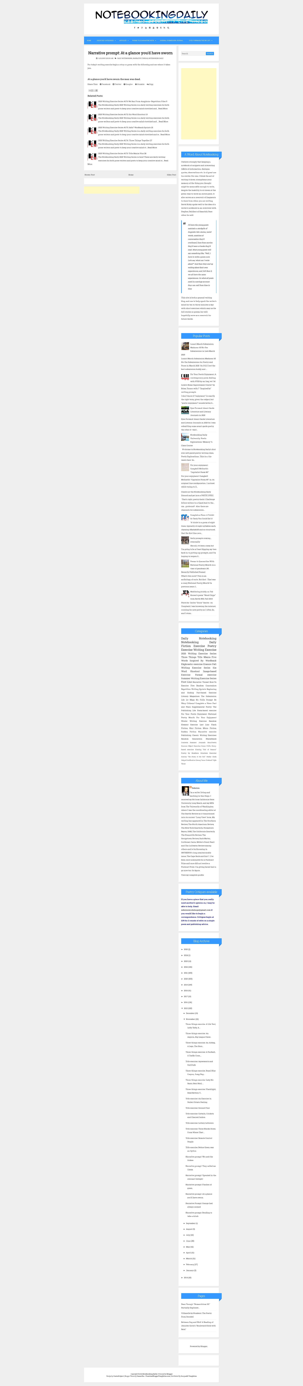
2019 (186, 984)
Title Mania (203, 657)
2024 (186, 955)
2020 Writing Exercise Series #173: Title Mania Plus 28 (122, 153)
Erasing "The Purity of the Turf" (193, 757)
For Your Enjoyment (206, 717)
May (188, 1247)
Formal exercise (205, 674)
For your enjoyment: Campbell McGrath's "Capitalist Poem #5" (199, 468)
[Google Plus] (142, 28)
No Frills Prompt (204, 700)
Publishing (186, 735)
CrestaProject (118, 1376)
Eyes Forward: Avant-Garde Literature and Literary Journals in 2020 (202, 411)
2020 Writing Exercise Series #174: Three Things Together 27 (125, 140)
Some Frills (206, 746)
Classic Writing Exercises (204, 735)
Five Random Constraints (203, 685)
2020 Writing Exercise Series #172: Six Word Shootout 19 (123, 114)
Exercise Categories (105, 40)
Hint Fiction (195, 728)
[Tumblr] (160, 28)
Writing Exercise (204, 650)
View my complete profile (192, 875)
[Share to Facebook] (96, 90)
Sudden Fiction (188, 731)
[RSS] (164, 28)
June (188, 1241)
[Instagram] (149, 28)
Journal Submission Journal (171, 40)
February (190, 1264)
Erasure (207, 664)
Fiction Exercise (193, 646)
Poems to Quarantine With (143, 40)
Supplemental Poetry (202, 707)
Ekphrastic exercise (192, 664)
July (188, 1235)
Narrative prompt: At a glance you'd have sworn (130, 52)
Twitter (117, 84)
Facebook (105, 84)
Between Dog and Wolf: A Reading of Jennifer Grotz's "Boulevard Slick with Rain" (198, 1325)
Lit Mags (190, 700)
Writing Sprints (198, 689)
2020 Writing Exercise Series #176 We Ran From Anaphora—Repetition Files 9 (132, 101)
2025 (186, 949)
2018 (186, 990)
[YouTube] (153, 28)
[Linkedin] (146, 28)
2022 (186, 967)
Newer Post (90, 175)
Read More (163, 108)
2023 (186, 961)
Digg (151, 84)
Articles (123, 40)
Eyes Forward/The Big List (199, 40)
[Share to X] (94, 90)
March (189, 1258)
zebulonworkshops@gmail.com (195, 910)
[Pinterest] (157, 28)
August (189, 1229)
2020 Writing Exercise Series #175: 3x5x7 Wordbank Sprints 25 (125, 127)
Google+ (129, 84)
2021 (186, 973)
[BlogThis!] (92, 90)
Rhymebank (211, 739)
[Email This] (90, 90)
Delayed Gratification (188, 760)
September (190, 1223)
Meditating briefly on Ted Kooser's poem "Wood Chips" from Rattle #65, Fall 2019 (203, 595)
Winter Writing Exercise (194, 721)
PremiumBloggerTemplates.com (158, 1376)
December (190, 1013)
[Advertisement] (111, 190)
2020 (186, 979)
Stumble (140, 84)
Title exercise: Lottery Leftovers (200, 1123)
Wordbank (210, 660)
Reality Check (211, 757)
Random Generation (191, 739)
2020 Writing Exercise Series (198, 653)
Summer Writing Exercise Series (198, 678)
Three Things (188, 657)
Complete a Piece (204, 703)
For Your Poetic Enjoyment (194, 714)
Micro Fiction (209, 728)
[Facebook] (134, 28)
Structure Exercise (208, 753)
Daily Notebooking (124, 58)
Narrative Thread (140, 58)
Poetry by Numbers (190, 753)
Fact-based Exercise (206, 692)
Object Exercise (194, 746)
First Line (186, 681)
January (190, 1270)
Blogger (204, 1346)
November (190, 1019)
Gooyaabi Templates (189, 1376)
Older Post (171, 175)
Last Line (204, 724)
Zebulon (196, 788)
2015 (186, 1008)
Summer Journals (197, 742)
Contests (184, 742)
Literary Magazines (190, 696)
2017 (186, 996)
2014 (186, 1277)
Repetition (186, 689)
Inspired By (196, 660)
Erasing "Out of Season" (205, 749)
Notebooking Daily (156, 58)
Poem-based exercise (206, 710)
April (188, 1252)
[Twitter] (138, 28)
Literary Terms (201, 760)
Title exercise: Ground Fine (198, 1108)
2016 (186, 1002)
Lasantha (140, 1376)
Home (89, 40)
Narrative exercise (207, 731)
